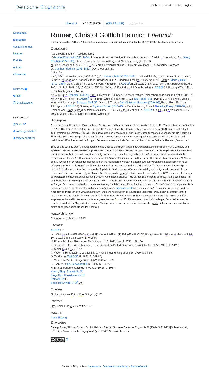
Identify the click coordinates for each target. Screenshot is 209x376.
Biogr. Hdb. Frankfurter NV (66, 275)
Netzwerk (19, 89)
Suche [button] (154, 5)
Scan (19, 124)
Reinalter (56, 279)
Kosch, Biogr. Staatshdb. (65, 271)
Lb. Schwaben (75, 264)
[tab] (91, 23)
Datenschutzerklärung (115, 366)
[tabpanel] (104, 187)
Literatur (18, 53)
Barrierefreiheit (139, 366)
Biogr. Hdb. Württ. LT (63, 282)
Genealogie (20, 33)
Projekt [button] (167, 5)
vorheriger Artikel (26, 131)
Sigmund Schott (124, 188)
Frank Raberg (59, 317)
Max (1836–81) (143, 98)
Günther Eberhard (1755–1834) (71, 57)
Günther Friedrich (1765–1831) (72, 68)
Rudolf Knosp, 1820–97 (170, 106)
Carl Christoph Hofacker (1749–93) (140, 102)
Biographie (19, 39)
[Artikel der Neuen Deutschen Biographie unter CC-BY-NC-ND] (59, 339)
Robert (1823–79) (79, 95)
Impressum (94, 366)
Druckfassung (24, 102)
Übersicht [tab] (71, 23)
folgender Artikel (25, 138)
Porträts (17, 60)
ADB (124, 83)
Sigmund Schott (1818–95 (108, 106)
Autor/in (17, 67)
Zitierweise (19, 74)
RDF (18, 95)
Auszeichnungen (23, 46)
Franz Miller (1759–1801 (119, 76)
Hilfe (178, 5)
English (188, 5)
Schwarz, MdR (85, 102)
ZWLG (71, 256)
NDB (146, 110)
